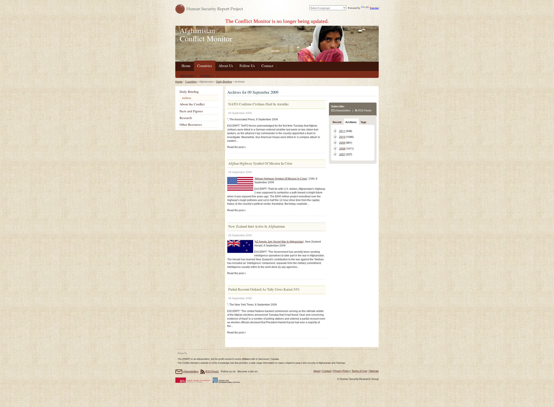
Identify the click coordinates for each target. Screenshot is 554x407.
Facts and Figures (191, 111)
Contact (326, 371)
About (316, 371)
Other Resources (191, 124)
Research (186, 118)
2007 (342, 154)
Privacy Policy (341, 371)
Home (178, 81)
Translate (374, 8)
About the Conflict (192, 104)
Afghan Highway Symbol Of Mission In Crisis (281, 178)
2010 (342, 137)
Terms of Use (359, 371)
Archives (186, 98)
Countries (191, 81)
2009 (342, 143)
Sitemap (374, 371)
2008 (342, 148)
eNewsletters (343, 110)
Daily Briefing (224, 81)
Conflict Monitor (206, 38)
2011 (342, 131)
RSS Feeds (364, 110)
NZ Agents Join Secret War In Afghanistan (279, 241)
